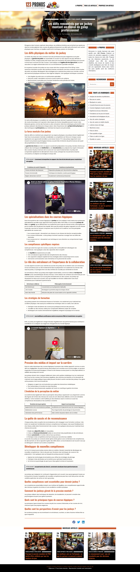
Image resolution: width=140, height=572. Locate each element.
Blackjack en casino (95, 102)
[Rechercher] (112, 84)
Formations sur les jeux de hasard (99, 113)
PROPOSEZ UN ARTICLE (106, 5)
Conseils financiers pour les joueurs (100, 105)
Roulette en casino (95, 139)
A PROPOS (79, 5)
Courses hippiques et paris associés (70, 19)
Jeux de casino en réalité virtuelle (99, 122)
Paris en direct (94, 130)
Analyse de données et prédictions (100, 96)
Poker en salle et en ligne (97, 136)
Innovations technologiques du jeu (99, 116)
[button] (74, 522)
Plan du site (90, 566)
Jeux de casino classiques (97, 119)
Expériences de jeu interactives (99, 110)
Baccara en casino (95, 99)
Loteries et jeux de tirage (97, 125)
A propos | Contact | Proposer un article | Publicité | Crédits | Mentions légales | (67, 566)
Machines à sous (94, 128)
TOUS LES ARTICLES (90, 5)
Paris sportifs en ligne (96, 133)
